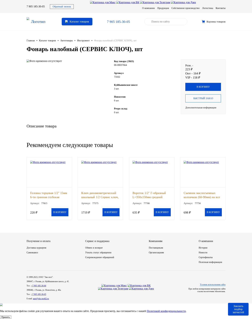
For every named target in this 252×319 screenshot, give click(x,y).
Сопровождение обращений (99, 257)
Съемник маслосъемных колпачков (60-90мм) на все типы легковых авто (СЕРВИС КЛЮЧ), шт (202, 195)
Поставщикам (156, 247)
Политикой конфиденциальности (166, 311)
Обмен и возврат (94, 247)
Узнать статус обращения (98, 252)
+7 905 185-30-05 (38, 294)
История (203, 247)
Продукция (163, 8)
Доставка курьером (36, 247)
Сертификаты (206, 257)
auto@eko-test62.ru (41, 298)
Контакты (220, 8)
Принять (5, 317)
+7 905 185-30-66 (38, 286)
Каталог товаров (47, 40)
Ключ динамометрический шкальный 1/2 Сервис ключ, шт (100, 195)
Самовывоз (32, 252)
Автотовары (66, 40)
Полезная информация (210, 262)
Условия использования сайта (212, 284)
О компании (148, 8)
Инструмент (83, 40)
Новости (203, 252)
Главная (31, 40)
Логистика (207, 8)
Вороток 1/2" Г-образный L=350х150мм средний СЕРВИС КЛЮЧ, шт (149, 195)
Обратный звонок (62, 6)
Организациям (156, 252)
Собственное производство (185, 8)
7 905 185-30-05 (36, 6)
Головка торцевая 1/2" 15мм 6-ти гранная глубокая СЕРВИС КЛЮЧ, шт (48, 195)
